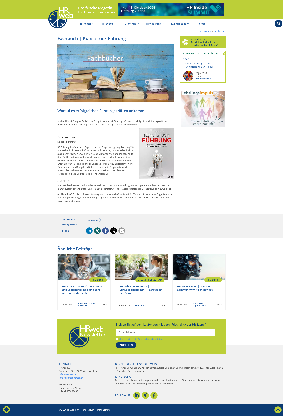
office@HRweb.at (68, 374)
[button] (89, 230)
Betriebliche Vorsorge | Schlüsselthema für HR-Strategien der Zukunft (141, 290)
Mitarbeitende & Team (150, 279)
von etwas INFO (204, 78)
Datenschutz (103, 409)
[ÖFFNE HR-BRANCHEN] (137, 23)
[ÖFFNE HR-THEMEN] (93, 23)
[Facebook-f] (154, 395)
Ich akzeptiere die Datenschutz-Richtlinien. (141, 339)
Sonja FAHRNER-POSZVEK (86, 304)
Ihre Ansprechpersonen (71, 377)
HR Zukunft (98, 279)
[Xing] (145, 395)
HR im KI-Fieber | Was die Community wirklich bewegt (195, 288)
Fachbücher (219, 31)
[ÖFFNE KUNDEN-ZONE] (188, 23)
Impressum (88, 409)
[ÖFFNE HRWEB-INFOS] (162, 23)
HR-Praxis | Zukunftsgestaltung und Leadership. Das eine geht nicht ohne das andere (82, 290)
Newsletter (197, 39)
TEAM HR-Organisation (200, 304)
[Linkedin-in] (136, 395)
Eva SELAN (140, 305)
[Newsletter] (185, 42)
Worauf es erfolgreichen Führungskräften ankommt (199, 65)
